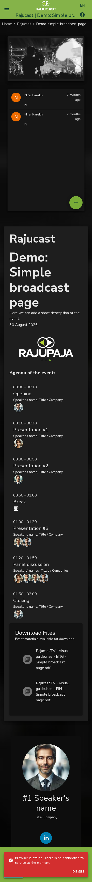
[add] (76, 202)
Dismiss (78, 871)
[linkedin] (46, 838)
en (82, 5)
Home (7, 24)
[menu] (6, 9)
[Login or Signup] (82, 15)
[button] (46, 399)
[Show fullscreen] (77, 96)
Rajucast (24, 24)
